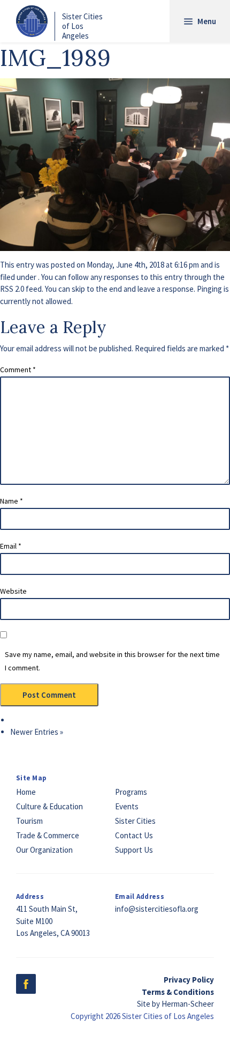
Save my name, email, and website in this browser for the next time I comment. (112, 661)
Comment (18, 369)
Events (127, 806)
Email (10, 546)
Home (26, 792)
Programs (131, 792)
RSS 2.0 (12, 289)
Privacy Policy (189, 979)
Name (11, 501)
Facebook (26, 984)
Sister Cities (135, 821)
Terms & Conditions (178, 992)
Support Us (134, 850)
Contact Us (134, 835)
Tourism (29, 821)
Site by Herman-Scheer (175, 1004)
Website (13, 591)
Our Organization (44, 850)
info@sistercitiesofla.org (156, 909)
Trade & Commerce (47, 835)
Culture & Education (49, 806)
